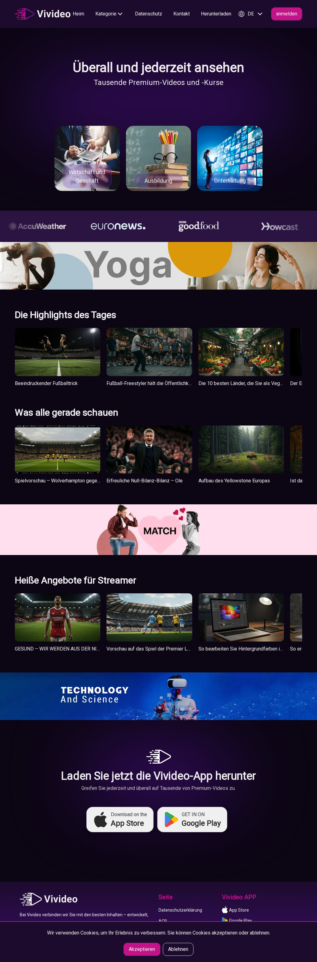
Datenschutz (148, 14)
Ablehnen (178, 949)
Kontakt (181, 14)
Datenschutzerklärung (180, 910)
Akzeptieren (142, 949)
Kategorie (105, 14)
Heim (78, 14)
